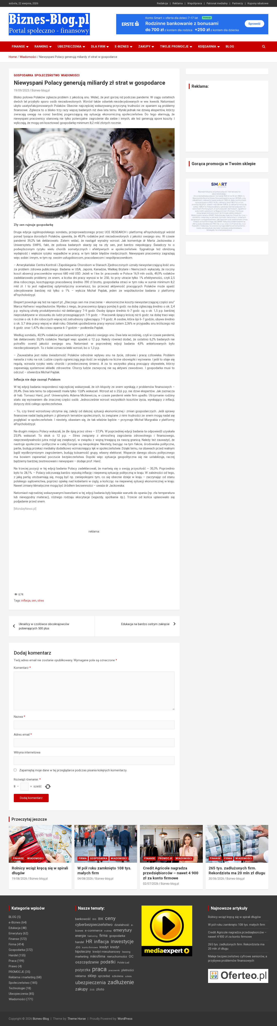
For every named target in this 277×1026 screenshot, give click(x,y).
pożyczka (82, 970)
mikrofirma (97, 956)
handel (79, 942)
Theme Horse (77, 1019)
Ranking (41, 46)
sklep (92, 976)
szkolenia (117, 976)
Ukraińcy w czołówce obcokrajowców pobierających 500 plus (44, 626)
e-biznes (122, 46)
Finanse (18, 46)
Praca (12, 961)
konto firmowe (90, 947)
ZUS (92, 989)
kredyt (104, 947)
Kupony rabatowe (258, 3)
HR (89, 941)
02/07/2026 (150, 883)
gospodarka (117, 936)
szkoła (128, 976)
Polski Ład (123, 962)
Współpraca (194, 3)
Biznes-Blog (41, 1019)
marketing (81, 956)
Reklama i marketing (22, 977)
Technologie (17, 988)
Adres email (23, 734)
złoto (100, 989)
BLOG (230, 46)
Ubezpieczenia (70, 46)
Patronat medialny (217, 3)
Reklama (178, 3)
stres (41, 600)
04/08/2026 (85, 878)
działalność (121, 924)
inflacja (25, 600)
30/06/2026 (216, 878)
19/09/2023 (21, 90)
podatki (108, 961)
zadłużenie (121, 982)
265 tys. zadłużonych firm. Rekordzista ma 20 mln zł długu (237, 871)
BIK (100, 919)
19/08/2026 (19, 878)
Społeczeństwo (47, 75)
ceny (110, 918)
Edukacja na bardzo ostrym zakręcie (145, 624)
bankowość (83, 919)
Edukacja (14, 928)
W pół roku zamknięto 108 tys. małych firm (236, 924)
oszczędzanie (87, 962)
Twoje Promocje (174, 46)
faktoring (93, 936)
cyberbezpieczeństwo (94, 924)
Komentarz (22, 668)
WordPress (125, 1019)
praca (99, 969)
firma (103, 936)
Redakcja (162, 3)
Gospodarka (23, 75)
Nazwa (19, 717)
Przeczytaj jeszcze (29, 819)
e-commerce (93, 930)
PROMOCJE (165, 858)
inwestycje (122, 941)
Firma (83, 858)
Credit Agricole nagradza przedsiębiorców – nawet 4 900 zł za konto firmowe (170, 873)
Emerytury (15, 933)
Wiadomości (70, 75)
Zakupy (144, 46)
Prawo (13, 966)
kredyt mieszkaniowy (106, 951)
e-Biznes (14, 922)
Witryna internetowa (27, 752)
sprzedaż (104, 976)
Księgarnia (207, 46)
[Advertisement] (94, 562)
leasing (126, 951)
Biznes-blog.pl (41, 90)
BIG (94, 919)
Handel (13, 955)
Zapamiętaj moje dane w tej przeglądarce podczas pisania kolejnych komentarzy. (73, 770)
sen (34, 600)
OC (131, 956)
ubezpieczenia (90, 982)
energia (80, 936)
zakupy (81, 989)
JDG (77, 947)
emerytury (122, 930)
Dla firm (98, 46)
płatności (127, 970)
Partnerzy (237, 3)
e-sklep (108, 930)
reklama (80, 976)
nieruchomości (117, 956)
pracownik (114, 970)
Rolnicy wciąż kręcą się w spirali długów (234, 917)
